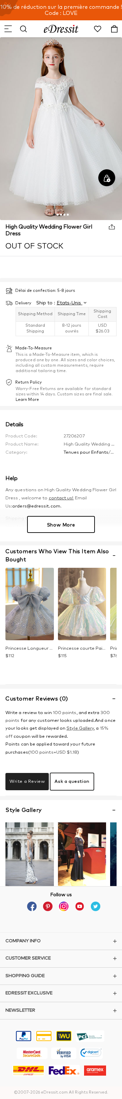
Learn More (27, 400)
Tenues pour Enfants (86, 452)
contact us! (61, 498)
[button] (8, 28)
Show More (61, 525)
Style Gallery (80, 728)
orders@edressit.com (36, 506)
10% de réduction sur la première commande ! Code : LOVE (61, 10)
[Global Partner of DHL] (28, 1071)
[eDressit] (61, 28)
